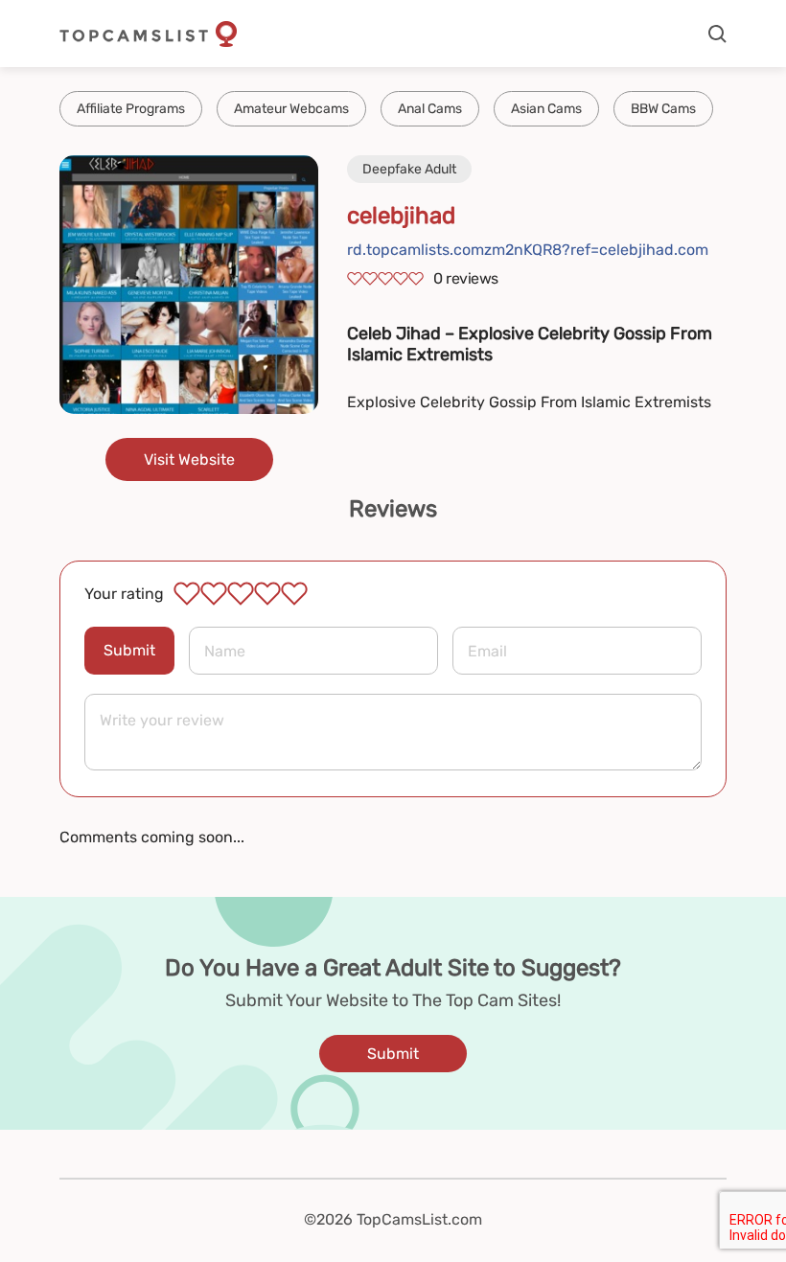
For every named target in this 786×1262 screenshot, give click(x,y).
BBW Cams (663, 109)
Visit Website (189, 459)
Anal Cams (430, 109)
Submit (129, 650)
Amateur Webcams (291, 109)
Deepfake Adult (409, 169)
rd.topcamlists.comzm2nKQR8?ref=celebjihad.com (527, 250)
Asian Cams (546, 109)
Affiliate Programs (131, 109)
